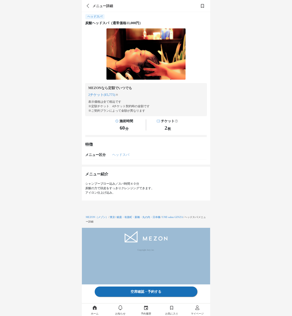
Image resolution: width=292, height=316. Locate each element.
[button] (176, 121)
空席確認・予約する (146, 291)
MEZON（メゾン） (97, 217)
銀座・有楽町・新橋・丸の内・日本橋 (138, 217)
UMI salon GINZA (172, 217)
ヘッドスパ (120, 155)
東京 (112, 217)
